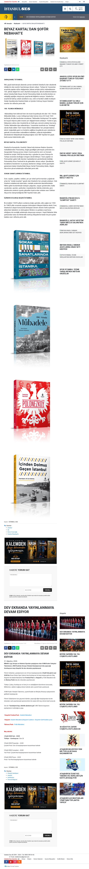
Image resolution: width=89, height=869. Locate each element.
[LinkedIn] (13, 69)
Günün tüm (79, 17)
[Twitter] (9, 69)
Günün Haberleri (33, 1)
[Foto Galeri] (84, 2)
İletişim (29, 859)
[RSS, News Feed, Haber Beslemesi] (19, 862)
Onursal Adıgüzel (12, 779)
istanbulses (11, 777)
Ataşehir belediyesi (13, 773)
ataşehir (10, 775)
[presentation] (10, 17)
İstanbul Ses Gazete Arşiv (56, 1)
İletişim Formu (7, 4)
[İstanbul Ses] (17, 8)
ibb (8, 530)
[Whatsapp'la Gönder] (17, 69)
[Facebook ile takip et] (6, 862)
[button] (46, 69)
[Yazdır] (42, 69)
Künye (66, 1)
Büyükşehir (17, 23)
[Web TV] (80, 2)
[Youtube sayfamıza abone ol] (10, 862)
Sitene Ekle (70, 859)
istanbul (10, 528)
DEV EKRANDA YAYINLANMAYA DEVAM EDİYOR (41, 17)
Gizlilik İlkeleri (61, 859)
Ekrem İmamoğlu (12, 532)
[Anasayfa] (19, 1)
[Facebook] (6, 69)
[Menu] (65, 8)
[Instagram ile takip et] (15, 862)
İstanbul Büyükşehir (13, 534)
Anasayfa (9, 23)
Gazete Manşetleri (43, 1)
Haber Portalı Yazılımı (13, 866)
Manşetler (24, 1)
